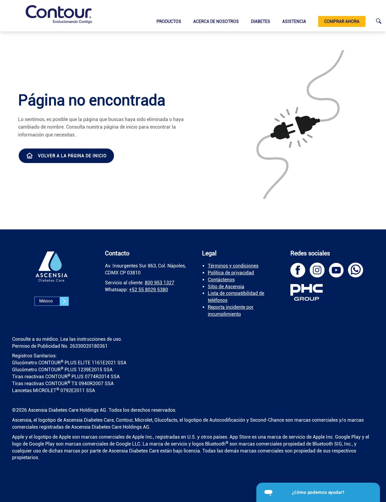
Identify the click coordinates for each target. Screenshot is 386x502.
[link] (58, 14)
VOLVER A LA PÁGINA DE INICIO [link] (72, 155)
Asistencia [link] (294, 21)
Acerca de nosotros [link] (216, 21)
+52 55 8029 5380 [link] (148, 290)
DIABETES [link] (260, 21)
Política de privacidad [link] (231, 273)
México (46, 301)
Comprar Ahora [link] (341, 21)
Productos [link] (169, 21)
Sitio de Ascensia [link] (226, 286)
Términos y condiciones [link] (233, 266)
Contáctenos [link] (221, 280)
